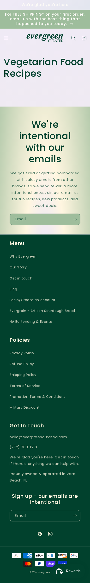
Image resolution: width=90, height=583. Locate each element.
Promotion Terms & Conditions (38, 396)
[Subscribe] (75, 219)
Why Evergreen (23, 256)
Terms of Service (25, 385)
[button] (6, 38)
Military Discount (25, 407)
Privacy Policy (22, 353)
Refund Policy (22, 363)
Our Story (18, 267)
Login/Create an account (33, 300)
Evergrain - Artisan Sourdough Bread (42, 310)
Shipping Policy (23, 374)
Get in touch (21, 278)
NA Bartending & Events (31, 321)
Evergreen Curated (49, 572)
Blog (13, 289)
